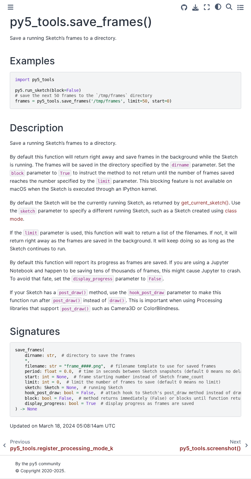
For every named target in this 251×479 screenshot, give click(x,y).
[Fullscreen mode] (206, 7)
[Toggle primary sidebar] (10, 7)
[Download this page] (195, 7)
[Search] (229, 6)
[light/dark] (218, 6)
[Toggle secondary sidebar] (240, 7)
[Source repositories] (184, 7)
